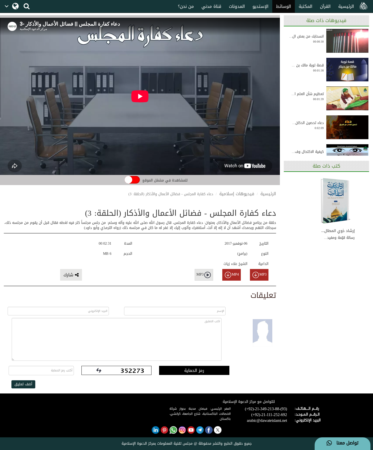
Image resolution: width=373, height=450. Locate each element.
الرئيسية (346, 6)
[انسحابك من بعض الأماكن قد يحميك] (347, 41)
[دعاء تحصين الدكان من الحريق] (347, 127)
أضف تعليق (23, 384)
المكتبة (305, 6)
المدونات (237, 6)
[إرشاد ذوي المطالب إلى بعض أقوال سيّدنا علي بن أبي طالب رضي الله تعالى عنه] (336, 201)
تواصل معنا (345, 443)
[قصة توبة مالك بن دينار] (347, 70)
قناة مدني (211, 6)
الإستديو (260, 6)
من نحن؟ (186, 6)
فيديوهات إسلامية (236, 194)
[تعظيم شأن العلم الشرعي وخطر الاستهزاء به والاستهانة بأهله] (347, 98)
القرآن (325, 6)
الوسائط (283, 6)
